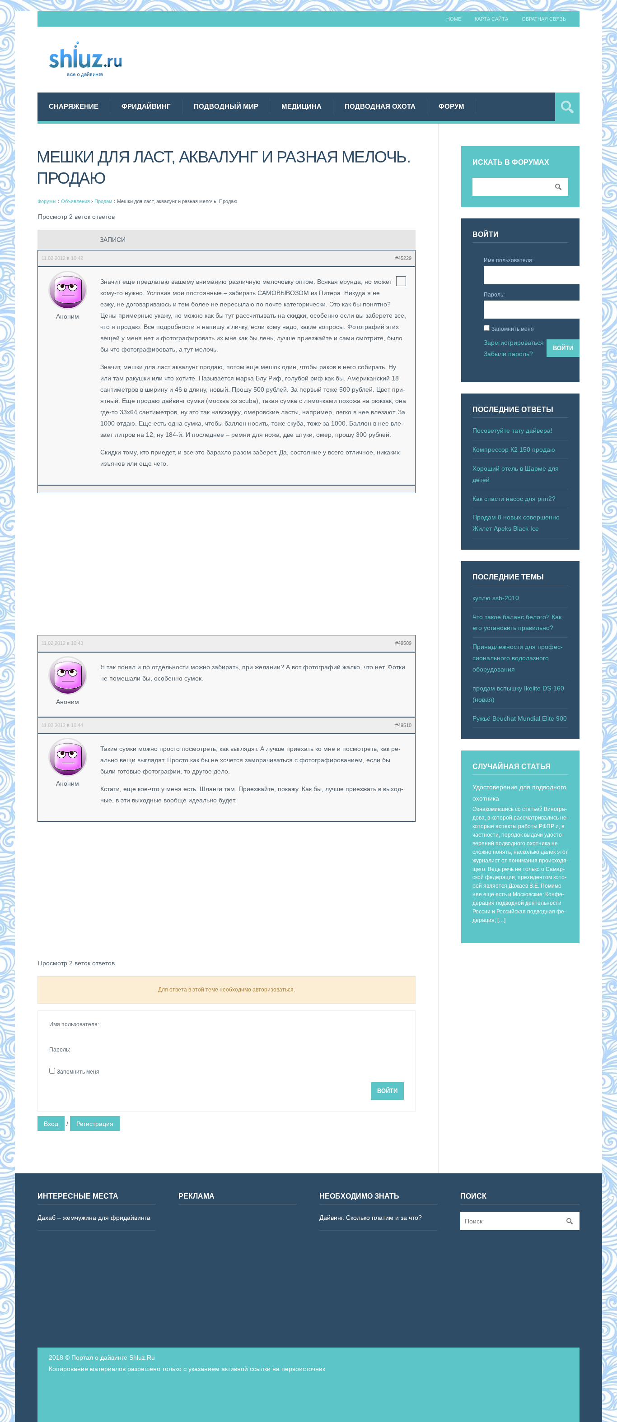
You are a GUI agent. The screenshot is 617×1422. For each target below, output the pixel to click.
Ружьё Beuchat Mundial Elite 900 (519, 718)
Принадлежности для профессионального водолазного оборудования (517, 658)
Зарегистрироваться (514, 342)
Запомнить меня (78, 1072)
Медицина (301, 106)
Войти (387, 1091)
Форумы (46, 201)
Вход (51, 1123)
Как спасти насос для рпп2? (514, 498)
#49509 (403, 643)
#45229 (403, 258)
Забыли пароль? (508, 353)
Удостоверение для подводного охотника (519, 792)
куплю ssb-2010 (495, 598)
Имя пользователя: (74, 1024)
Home (453, 19)
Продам (103, 201)
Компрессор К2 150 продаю (513, 449)
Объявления (75, 201)
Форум (451, 106)
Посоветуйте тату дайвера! (512, 430)
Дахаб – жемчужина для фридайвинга (93, 1217)
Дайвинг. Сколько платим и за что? (370, 1217)
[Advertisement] (415, 58)
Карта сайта (491, 19)
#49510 (403, 725)
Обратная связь (544, 19)
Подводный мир (226, 106)
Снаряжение (73, 106)
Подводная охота (380, 106)
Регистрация (94, 1123)
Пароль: (59, 1050)
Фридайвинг (146, 106)
